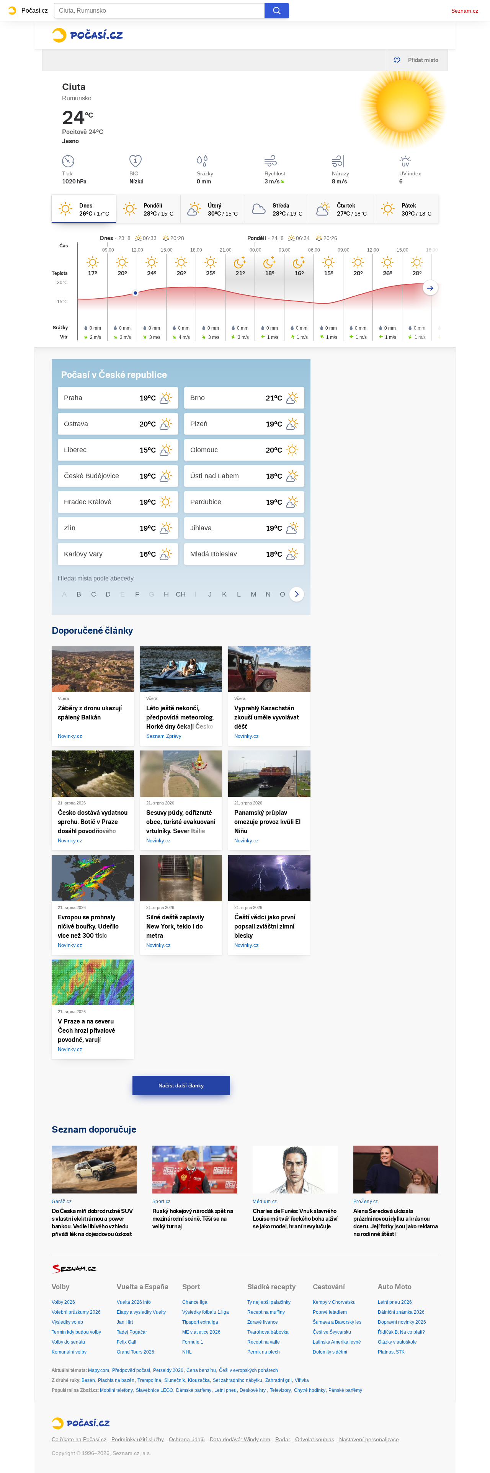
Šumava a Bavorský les (337, 1322)
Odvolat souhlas (314, 1439)
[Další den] (430, 288)
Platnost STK (391, 1352)
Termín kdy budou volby (76, 1332)
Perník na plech (263, 1352)
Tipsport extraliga (200, 1322)
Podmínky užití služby (137, 1439)
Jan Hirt (125, 1322)
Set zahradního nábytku (237, 1380)
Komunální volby (69, 1352)
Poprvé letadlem (330, 1312)
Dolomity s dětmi (330, 1352)
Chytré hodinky (309, 1390)
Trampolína (149, 1380)
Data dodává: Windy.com (240, 1439)
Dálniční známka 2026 (401, 1312)
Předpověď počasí (131, 1370)
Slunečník (174, 1380)
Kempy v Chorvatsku (334, 1302)
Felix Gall (126, 1342)
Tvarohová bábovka (268, 1332)
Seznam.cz (464, 11)
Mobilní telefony (116, 1390)
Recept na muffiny (266, 1312)
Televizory (280, 1390)
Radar (282, 1439)
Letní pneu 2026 (395, 1302)
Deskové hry (253, 1390)
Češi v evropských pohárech (248, 1370)
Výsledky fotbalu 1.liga (205, 1312)
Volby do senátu (68, 1342)
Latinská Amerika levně (337, 1342)
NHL (187, 1352)
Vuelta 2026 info (134, 1302)
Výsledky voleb (67, 1322)
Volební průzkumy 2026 (76, 1312)
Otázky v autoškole (397, 1342)
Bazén (88, 1380)
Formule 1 (192, 1342)
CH (181, 594)
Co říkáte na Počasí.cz (79, 1439)
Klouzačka (199, 1380)
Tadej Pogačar (132, 1332)
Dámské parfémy (193, 1390)
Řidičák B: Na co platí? (401, 1332)
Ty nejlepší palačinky (269, 1302)
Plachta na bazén (116, 1380)
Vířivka (302, 1380)
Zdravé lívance (262, 1322)
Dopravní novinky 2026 (402, 1322)
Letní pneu (225, 1390)
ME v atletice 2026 (201, 1332)
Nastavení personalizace (369, 1439)
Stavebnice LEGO (154, 1390)
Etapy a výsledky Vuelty (141, 1312)
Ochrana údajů (187, 1439)
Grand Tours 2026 (135, 1352)
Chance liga (194, 1302)
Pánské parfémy (345, 1390)
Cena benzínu (201, 1370)
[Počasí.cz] (87, 35)
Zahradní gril (278, 1380)
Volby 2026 (63, 1302)
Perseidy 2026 (168, 1370)
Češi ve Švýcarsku (332, 1332)
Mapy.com (98, 1370)
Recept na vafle (263, 1342)
